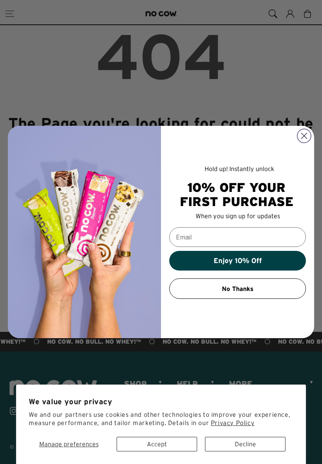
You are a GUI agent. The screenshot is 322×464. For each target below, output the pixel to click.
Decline (245, 443)
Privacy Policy (232, 422)
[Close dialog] (304, 136)
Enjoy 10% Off (238, 261)
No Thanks (238, 288)
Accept (157, 443)
